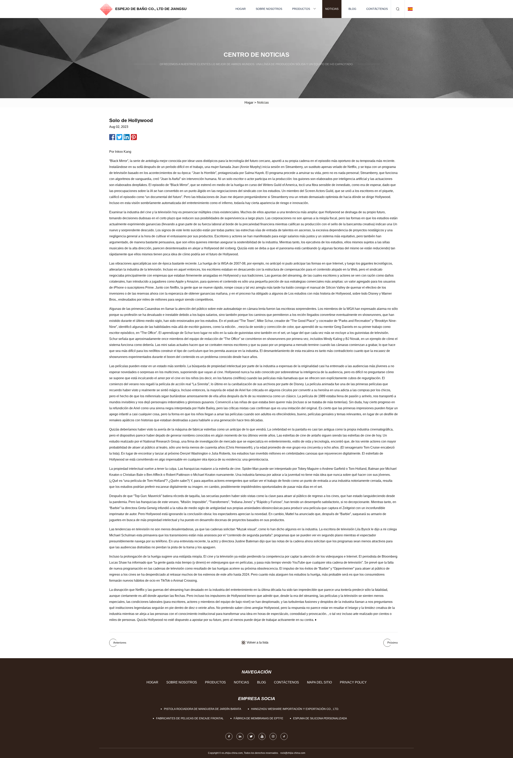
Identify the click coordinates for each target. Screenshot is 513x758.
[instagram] (273, 736)
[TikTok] (284, 736)
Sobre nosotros (269, 8)
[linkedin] (239, 736)
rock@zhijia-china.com (292, 753)
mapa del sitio (319, 682)
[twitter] (250, 736)
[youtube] (262, 736)
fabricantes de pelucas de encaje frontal (190, 718)
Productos (301, 8)
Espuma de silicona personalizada (320, 718)
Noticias (331, 8)
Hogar (240, 8)
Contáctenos (377, 8)
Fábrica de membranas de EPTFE (258, 718)
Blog (352, 8)
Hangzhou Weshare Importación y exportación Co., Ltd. (295, 708)
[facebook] (228, 736)
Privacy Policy (353, 682)
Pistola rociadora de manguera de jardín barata (202, 708)
